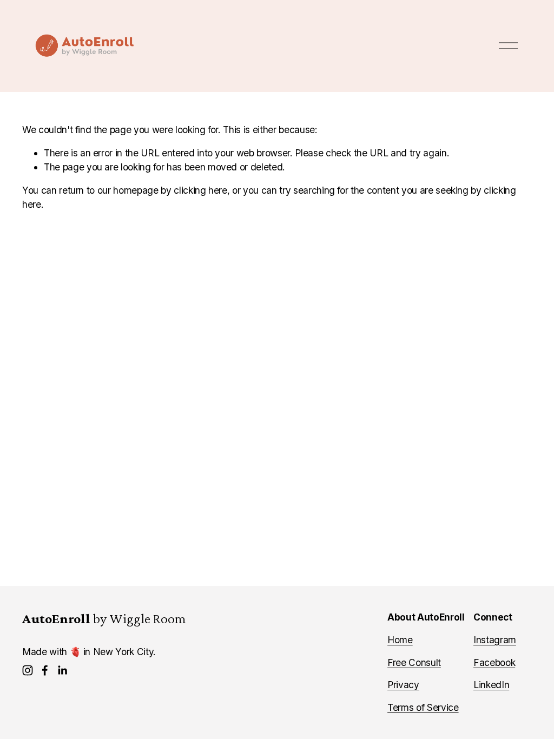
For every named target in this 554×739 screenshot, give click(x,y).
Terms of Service (423, 707)
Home (400, 639)
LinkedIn (491, 684)
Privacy (403, 684)
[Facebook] (44, 670)
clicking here (200, 190)
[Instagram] (27, 670)
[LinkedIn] (62, 670)
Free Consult (414, 662)
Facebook (494, 662)
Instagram (494, 639)
